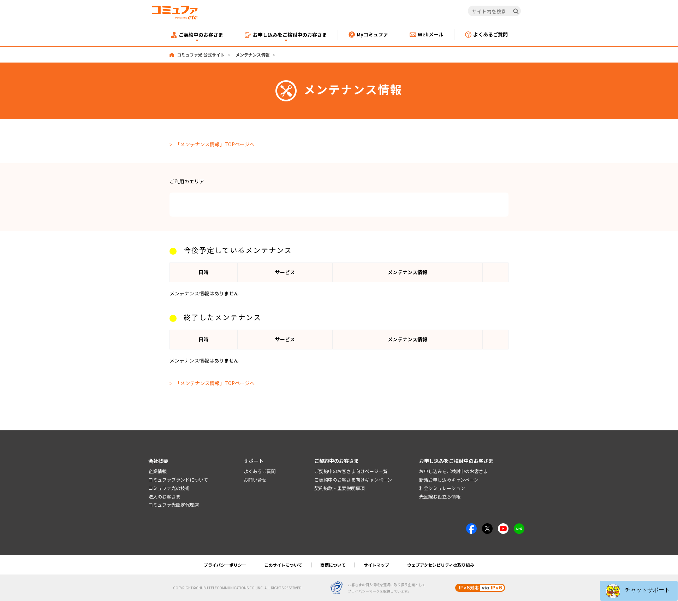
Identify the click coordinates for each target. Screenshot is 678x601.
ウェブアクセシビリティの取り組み (440, 565)
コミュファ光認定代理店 (173, 504)
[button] (639, 591)
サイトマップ (376, 565)
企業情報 (157, 471)
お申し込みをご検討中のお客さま (453, 471)
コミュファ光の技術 (169, 488)
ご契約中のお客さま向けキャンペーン (353, 479)
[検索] (516, 11)
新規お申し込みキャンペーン (448, 479)
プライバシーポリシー (225, 565)
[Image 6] (519, 527)
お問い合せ (255, 479)
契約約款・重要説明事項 (339, 488)
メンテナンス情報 (252, 55)
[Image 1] (471, 527)
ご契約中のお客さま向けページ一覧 (351, 471)
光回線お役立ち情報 (439, 496)
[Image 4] (503, 527)
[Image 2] (487, 527)
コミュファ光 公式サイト (201, 55)
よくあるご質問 (260, 471)
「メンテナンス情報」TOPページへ (215, 144)
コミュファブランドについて (178, 479)
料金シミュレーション (442, 488)
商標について (333, 565)
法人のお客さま (164, 496)
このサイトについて (283, 565)
